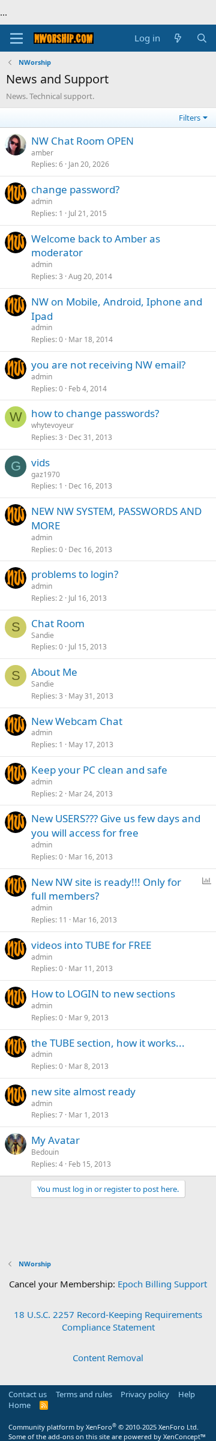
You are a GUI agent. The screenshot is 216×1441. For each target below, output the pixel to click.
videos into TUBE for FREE (91, 945)
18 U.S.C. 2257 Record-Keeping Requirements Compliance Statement (108, 1320)
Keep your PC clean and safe (99, 770)
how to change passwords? (95, 413)
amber (42, 153)
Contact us (27, 1394)
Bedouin (45, 1152)
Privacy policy (145, 1394)
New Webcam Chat (76, 721)
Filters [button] (189, 117)
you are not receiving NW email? (108, 365)
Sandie (42, 635)
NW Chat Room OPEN (82, 141)
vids (40, 462)
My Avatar (55, 1140)
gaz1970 (45, 474)
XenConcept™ (184, 1436)
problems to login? (74, 574)
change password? (75, 189)
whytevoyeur (52, 425)
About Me (54, 672)
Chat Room (58, 623)
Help (186, 1394)
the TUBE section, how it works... (108, 1043)
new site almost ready (83, 1091)
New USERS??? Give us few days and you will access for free (115, 825)
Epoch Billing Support (162, 1284)
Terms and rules (84, 1394)
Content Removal (108, 1358)
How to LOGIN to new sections (103, 993)
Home (19, 1405)
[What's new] (178, 38)
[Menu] (16, 38)
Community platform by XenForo (103, 1426)
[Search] (202, 38)
